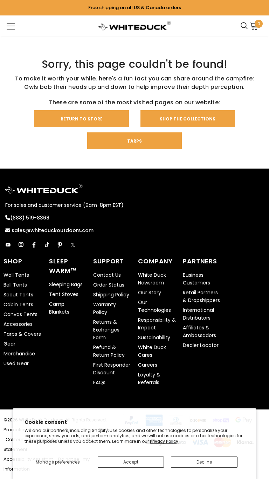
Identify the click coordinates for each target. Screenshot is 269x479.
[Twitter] (73, 244)
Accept (130, 462)
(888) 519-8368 (29, 217)
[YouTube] (8, 244)
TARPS (134, 141)
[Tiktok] (47, 244)
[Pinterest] (60, 244)
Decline (204, 462)
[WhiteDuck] (134, 25)
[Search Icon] (246, 25)
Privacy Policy (164, 441)
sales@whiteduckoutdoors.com (52, 230)
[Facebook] (34, 244)
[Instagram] (21, 244)
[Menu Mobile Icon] (11, 26)
